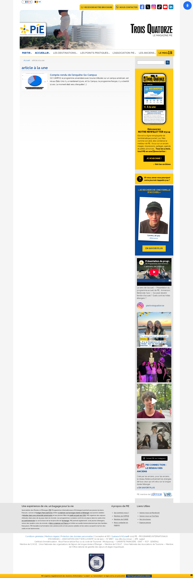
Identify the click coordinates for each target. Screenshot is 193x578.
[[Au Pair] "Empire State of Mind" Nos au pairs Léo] (154, 365)
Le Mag (163, 52)
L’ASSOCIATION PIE (123, 52)
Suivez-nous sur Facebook (150, 513)
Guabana (115, 536)
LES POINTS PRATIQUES (94, 52)
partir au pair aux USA (78, 515)
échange (65, 521)
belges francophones (44, 513)
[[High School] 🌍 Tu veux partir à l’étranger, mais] (154, 329)
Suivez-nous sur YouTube (149, 516)
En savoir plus (147, 487)
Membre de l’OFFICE (121, 516)
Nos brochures (145, 519)
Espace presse (145, 523)
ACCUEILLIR (42, 52)
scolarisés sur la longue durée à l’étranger (73, 513)
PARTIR (26, 52)
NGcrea (124, 536)
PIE (50, 510)
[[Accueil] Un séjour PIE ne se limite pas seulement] (154, 437)
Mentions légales (52, 536)
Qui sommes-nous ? (121, 513)
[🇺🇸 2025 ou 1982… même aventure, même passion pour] (154, 401)
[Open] (187, 5)
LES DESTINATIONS (64, 52)
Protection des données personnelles (77, 536)
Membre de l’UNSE (121, 519)
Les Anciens (146, 52)
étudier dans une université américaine (38, 515)
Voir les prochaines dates (138, 576)
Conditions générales (34, 536)
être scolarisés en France (59, 523)
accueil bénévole (28, 521)
